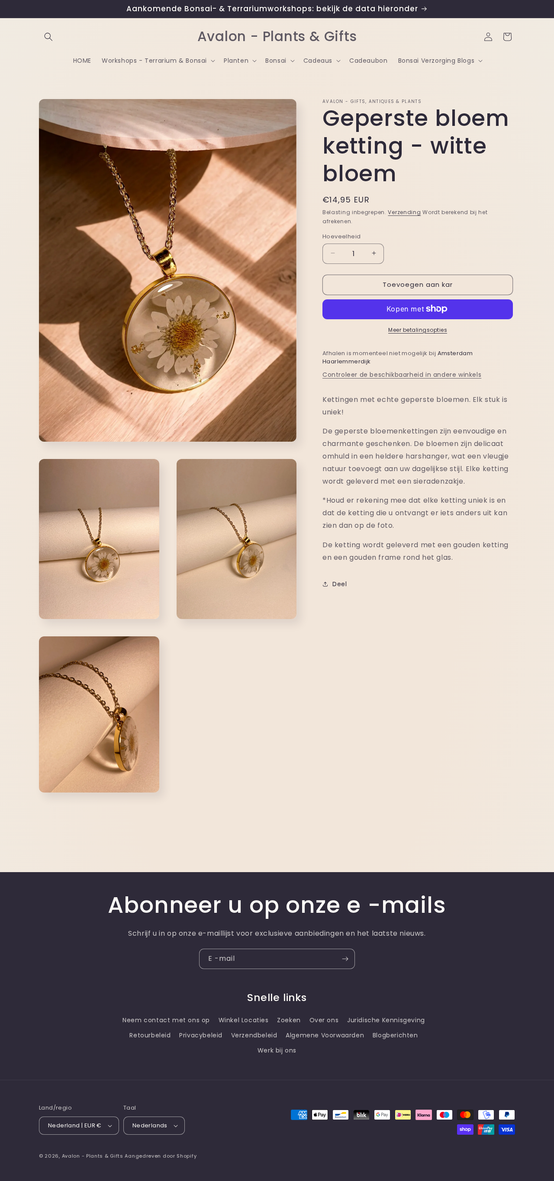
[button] (48, 36)
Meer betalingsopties (417, 329)
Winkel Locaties (244, 1020)
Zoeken (289, 1020)
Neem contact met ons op (166, 1020)
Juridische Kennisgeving (386, 1020)
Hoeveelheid (341, 236)
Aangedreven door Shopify (160, 1155)
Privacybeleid (200, 1035)
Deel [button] (339, 583)
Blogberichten (395, 1035)
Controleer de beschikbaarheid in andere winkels (401, 374)
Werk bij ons (277, 1050)
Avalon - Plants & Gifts (92, 1155)
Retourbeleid (150, 1035)
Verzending (404, 212)
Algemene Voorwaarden (325, 1035)
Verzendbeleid (254, 1035)
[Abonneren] (344, 959)
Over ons (324, 1020)
